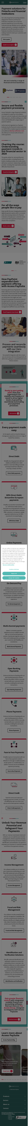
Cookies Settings (14, 569)
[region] (14, 563)
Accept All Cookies (14, 578)
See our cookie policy (8, 565)
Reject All (14, 573)
